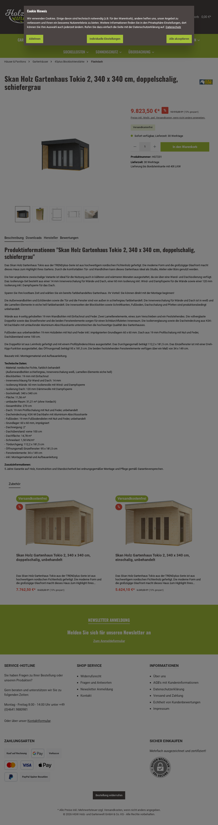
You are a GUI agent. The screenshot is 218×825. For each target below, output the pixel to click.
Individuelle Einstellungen (105, 38)
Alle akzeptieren (179, 38)
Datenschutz (173, 27)
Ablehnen (34, 38)
